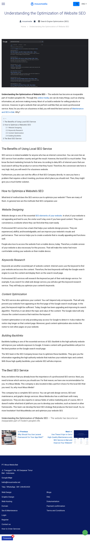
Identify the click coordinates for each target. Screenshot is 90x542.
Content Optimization (16, 133)
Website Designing (15, 128)
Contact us (6, 524)
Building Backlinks (14, 136)
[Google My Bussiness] (55, 522)
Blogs (49, 492)
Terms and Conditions (56, 510)
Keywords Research (15, 130)
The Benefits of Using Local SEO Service (20, 122)
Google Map (7, 478)
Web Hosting (7, 501)
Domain (5, 506)
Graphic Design (8, 497)
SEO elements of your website (48, 215)
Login (4, 515)
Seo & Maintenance (9, 510)
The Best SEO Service (13, 139)
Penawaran (7, 538)
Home (23, 26)
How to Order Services (11, 529)
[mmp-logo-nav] (39, 4)
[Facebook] (48, 522)
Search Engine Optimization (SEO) (54, 21)
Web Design (6, 492)
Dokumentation (53, 501)
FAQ (48, 497)
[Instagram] (51, 522)
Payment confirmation (56, 506)
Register (5, 520)
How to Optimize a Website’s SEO (17, 125)
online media (43, 98)
